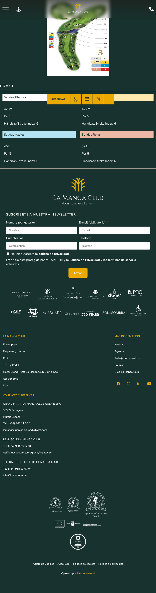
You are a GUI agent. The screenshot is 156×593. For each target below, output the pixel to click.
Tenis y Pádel (11, 365)
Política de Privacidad (84, 260)
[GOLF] (76, 99)
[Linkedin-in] (139, 383)
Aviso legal (63, 564)
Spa (5, 385)
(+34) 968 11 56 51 (20, 423)
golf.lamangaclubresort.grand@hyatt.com (28, 452)
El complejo (10, 344)
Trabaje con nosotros (127, 358)
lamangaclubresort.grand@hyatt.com (25, 430)
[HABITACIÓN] (87, 99)
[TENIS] (108, 99)
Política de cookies (84, 564)
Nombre (20, 222)
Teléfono (85, 238)
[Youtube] (149, 383)
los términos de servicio (119, 260)
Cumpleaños (14, 238)
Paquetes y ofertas (14, 351)
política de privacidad (53, 254)
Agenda (119, 351)
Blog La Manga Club (127, 372)
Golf (5, 358)
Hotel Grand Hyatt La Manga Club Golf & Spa (30, 372)
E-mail (92, 222)
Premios (119, 365)
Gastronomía (10, 379)
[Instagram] (128, 383)
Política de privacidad (110, 564)
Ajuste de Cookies (43, 564)
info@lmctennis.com (15, 475)
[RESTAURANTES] (98, 99)
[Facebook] (118, 383)
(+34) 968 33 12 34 (19, 446)
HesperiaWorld (86, 573)
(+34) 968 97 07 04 (19, 469)
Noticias (119, 344)
